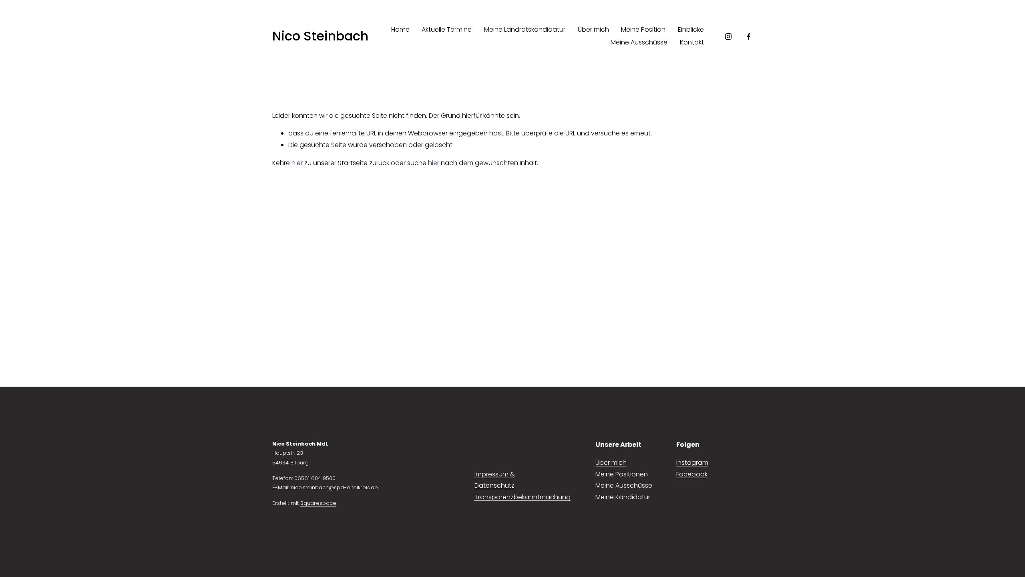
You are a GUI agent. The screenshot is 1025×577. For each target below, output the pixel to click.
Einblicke (691, 29)
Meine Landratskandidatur (524, 29)
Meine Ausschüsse (639, 42)
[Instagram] (728, 36)
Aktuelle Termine (447, 29)
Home (400, 29)
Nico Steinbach (320, 36)
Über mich (593, 29)
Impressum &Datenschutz (494, 480)
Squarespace (318, 503)
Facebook (691, 474)
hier (297, 162)
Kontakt (692, 42)
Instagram (692, 462)
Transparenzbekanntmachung (522, 497)
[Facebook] (749, 36)
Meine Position (643, 29)
